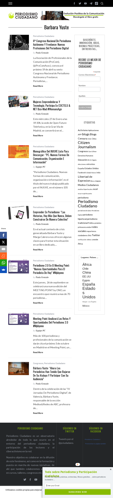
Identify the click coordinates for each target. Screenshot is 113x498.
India (98, 173)
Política (91, 223)
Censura (82, 138)
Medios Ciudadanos (88, 185)
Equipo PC (40, 166)
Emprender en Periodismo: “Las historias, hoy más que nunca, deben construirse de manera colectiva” (52, 215)
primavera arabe (84, 227)
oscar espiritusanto (85, 193)
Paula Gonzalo (42, 52)
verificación (82, 239)
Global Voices (91, 173)
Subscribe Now (78, 492)
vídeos (89, 240)
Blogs (93, 134)
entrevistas (90, 164)
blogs (85, 134)
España (81, 168)
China (94, 139)
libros (93, 181)
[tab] (89, 257)
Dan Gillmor (92, 151)
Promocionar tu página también (95, 444)
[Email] (3, 249)
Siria (89, 235)
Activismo (83, 130)
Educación (82, 160)
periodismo (83, 197)
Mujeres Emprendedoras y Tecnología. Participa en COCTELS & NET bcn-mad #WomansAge (51, 105)
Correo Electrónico (87, 75)
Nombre (82, 85)
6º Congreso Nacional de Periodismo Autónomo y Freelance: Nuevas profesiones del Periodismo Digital (52, 44)
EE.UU (90, 160)
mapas (98, 181)
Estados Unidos (91, 168)
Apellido (82, 96)
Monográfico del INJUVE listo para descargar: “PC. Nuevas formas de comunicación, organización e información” (51, 156)
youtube (95, 240)
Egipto (94, 160)
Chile (89, 139)
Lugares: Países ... (89, 257)
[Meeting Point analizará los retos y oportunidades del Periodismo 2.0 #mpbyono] (18, 319)
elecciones (82, 164)
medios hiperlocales (85, 189)
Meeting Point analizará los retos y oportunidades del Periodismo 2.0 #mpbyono (52, 322)
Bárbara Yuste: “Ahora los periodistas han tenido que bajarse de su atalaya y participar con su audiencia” (51, 373)
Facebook (82, 172)
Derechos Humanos (85, 156)
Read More (38, 86)
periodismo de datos (84, 210)
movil (95, 189)
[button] (78, 474)
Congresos (38, 363)
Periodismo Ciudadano (43, 36)
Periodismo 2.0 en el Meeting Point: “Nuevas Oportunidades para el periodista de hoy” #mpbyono (51, 269)
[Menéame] (3, 255)
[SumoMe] (3, 269)
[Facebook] (3, 235)
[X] (3, 242)
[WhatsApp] (3, 262)
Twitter (96, 235)
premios (98, 223)
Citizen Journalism (87, 144)
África (80, 244)
